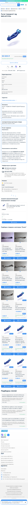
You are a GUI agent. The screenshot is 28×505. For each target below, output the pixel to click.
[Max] (16, 66)
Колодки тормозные (5, 445)
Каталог (3, 437)
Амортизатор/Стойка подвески (8, 447)
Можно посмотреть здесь (8, 100)
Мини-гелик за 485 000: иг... (7, 456)
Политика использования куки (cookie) (14, 492)
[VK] (8, 435)
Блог (2, 453)
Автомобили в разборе (6, 451)
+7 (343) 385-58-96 (11, 2)
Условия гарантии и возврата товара (14, 486)
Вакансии (3, 470)
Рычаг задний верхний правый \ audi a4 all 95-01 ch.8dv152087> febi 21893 (16, 206)
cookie (9, 501)
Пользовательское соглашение (14, 491)
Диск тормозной (4, 440)
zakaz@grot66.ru (6, 474)
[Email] (12, 66)
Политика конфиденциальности (14, 489)
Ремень (2, 442)
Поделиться (22, 70)
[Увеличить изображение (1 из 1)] (14, 35)
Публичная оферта (14, 487)
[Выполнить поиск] (18, 4)
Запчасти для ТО (4, 449)
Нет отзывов (4, 70)
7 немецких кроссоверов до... (7, 464)
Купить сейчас (14, 62)
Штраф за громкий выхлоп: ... (7, 462)
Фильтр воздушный (5, 444)
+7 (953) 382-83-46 (23, 2)
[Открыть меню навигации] (25, 4)
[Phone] (8, 66)
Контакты (4, 466)
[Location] (19, 66)
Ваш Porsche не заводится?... (7, 460)
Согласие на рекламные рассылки (14, 494)
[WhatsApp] (5, 435)
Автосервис (3, 468)
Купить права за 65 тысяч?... (7, 458)
